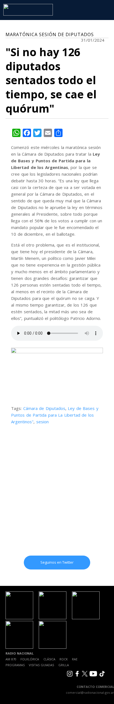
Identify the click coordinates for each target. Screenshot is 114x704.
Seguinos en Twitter (57, 562)
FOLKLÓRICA (29, 659)
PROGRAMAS (15, 665)
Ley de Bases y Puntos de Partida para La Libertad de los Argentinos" (55, 415)
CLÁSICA (49, 659)
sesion (42, 421)
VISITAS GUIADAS (41, 665)
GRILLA (63, 665)
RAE (74, 659)
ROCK (63, 659)
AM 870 (11, 659)
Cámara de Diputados (44, 408)
